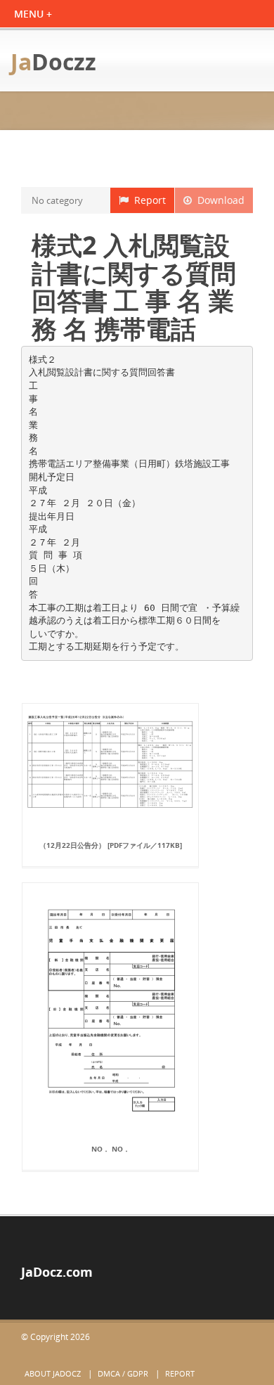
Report (147, 200)
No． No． (110, 1149)
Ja (53, 61)
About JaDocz (53, 1373)
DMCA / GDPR (123, 1373)
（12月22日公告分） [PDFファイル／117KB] (110, 845)
